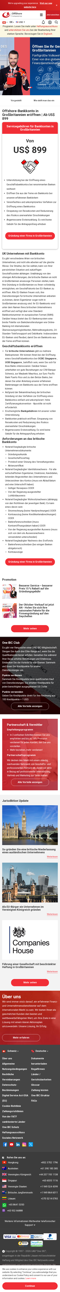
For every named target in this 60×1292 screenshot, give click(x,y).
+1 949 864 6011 (33, 1192)
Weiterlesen (52, 856)
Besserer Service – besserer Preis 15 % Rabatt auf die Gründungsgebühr (36, 588)
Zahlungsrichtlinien (12, 1111)
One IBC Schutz (10, 1127)
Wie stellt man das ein (44, 100)
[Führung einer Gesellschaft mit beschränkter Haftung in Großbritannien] (30, 939)
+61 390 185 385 (33, 1168)
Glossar (35, 1084)
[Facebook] (5, 1144)
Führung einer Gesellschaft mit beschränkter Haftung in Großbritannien (29, 966)
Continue (30, 1286)
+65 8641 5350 (16, 1204)
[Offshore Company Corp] (13, 14)
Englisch (48, 33)
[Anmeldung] (50, 22)
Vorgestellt (16, 100)
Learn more (30, 1278)
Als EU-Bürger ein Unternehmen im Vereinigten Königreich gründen (23, 908)
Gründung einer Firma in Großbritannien (30, 235)
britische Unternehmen (21, 351)
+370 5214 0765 (33, 1198)
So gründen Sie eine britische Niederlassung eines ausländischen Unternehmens (29, 851)
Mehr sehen (30, 628)
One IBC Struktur (40, 1095)
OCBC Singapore (47, 358)
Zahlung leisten (39, 1090)
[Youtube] (11, 1144)
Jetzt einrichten (52, 15)
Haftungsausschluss (47, 26)
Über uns (7, 1058)
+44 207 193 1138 (33, 1174)
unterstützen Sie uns (19, 30)
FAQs (34, 1100)
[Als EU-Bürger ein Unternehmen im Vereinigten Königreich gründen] (30, 882)
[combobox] (20, 22)
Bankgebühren (29, 411)
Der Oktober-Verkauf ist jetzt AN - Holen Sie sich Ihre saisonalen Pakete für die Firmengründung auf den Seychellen (36, 610)
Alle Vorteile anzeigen (30, 706)
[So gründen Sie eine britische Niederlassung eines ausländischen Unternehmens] (30, 825)
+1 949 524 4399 (33, 1186)
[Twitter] (31, 1144)
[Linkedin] (18, 1144)
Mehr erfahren (21, 1037)
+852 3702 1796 (33, 1162)
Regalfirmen (38, 1069)
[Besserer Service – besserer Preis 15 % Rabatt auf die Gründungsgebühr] (9, 591)
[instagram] (24, 1144)
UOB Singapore (13, 362)
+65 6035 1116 (33, 1180)
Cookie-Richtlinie (11, 1106)
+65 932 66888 (15, 1210)
